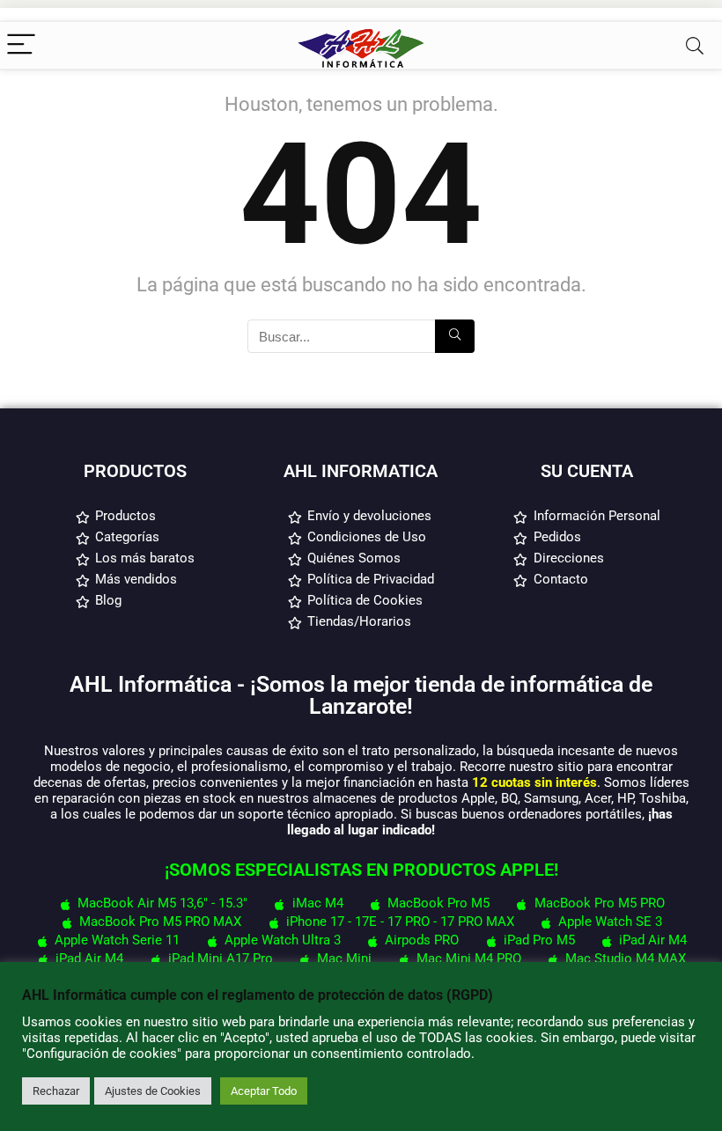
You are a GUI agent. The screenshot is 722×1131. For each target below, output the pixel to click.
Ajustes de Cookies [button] (153, 1091)
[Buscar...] (455, 336)
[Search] (695, 45)
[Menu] (21, 45)
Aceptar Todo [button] (264, 1091)
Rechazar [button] (56, 1091)
